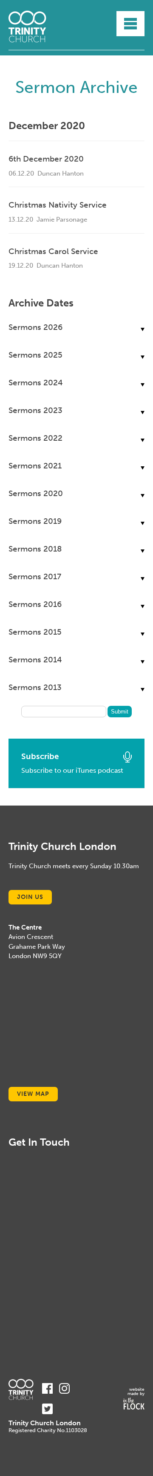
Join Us (30, 897)
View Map (33, 1094)
